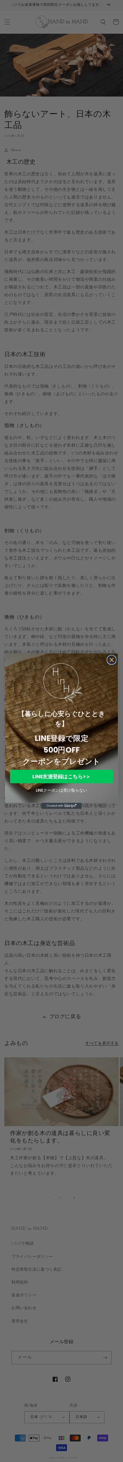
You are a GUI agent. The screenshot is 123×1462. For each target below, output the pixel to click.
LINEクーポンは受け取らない (62, 790)
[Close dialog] (111, 659)
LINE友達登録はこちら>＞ (61, 776)
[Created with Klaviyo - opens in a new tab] (61, 806)
